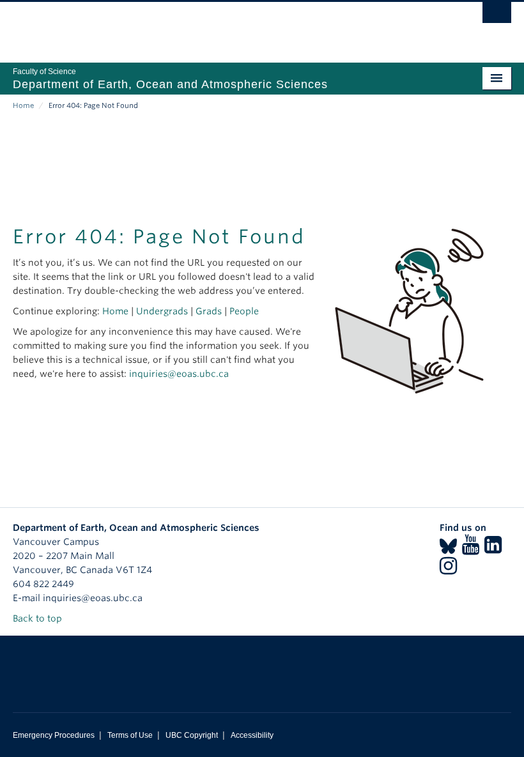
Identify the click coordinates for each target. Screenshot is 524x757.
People (244, 311)
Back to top (39, 618)
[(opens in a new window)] (448, 549)
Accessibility (252, 735)
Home (23, 105)
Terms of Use (130, 735)
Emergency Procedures (54, 735)
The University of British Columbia (224, 26)
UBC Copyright (192, 735)
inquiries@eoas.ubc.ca (179, 374)
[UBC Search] (496, 16)
